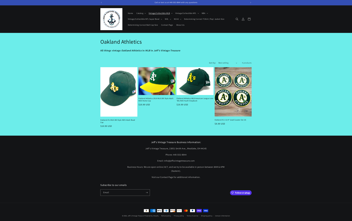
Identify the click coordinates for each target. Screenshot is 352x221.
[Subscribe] (147, 192)
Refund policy (166, 216)
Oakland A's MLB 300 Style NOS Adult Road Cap (117, 121)
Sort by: (212, 63)
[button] (141, 13)
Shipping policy (206, 216)
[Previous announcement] (101, 2)
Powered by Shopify (152, 216)
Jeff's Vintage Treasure (136, 216)
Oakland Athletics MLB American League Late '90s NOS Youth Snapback (195, 99)
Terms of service (192, 216)
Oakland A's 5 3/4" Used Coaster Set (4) (230, 120)
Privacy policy (179, 216)
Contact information (222, 216)
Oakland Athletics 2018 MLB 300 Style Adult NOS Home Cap (155, 99)
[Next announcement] (251, 2)
